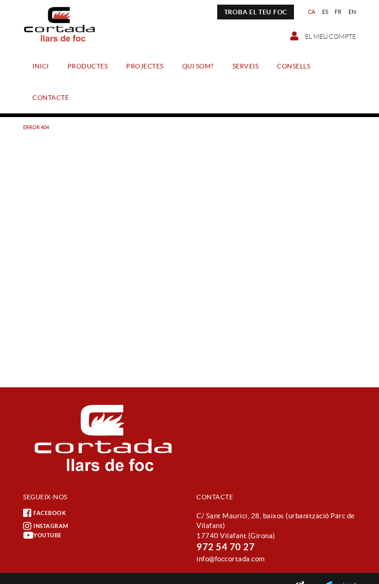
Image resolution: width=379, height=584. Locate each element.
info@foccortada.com (230, 559)
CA (312, 12)
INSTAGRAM (50, 526)
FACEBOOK (49, 513)
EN (352, 12)
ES (325, 12)
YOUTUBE (47, 535)
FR (338, 12)
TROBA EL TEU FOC (255, 12)
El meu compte (330, 36)
